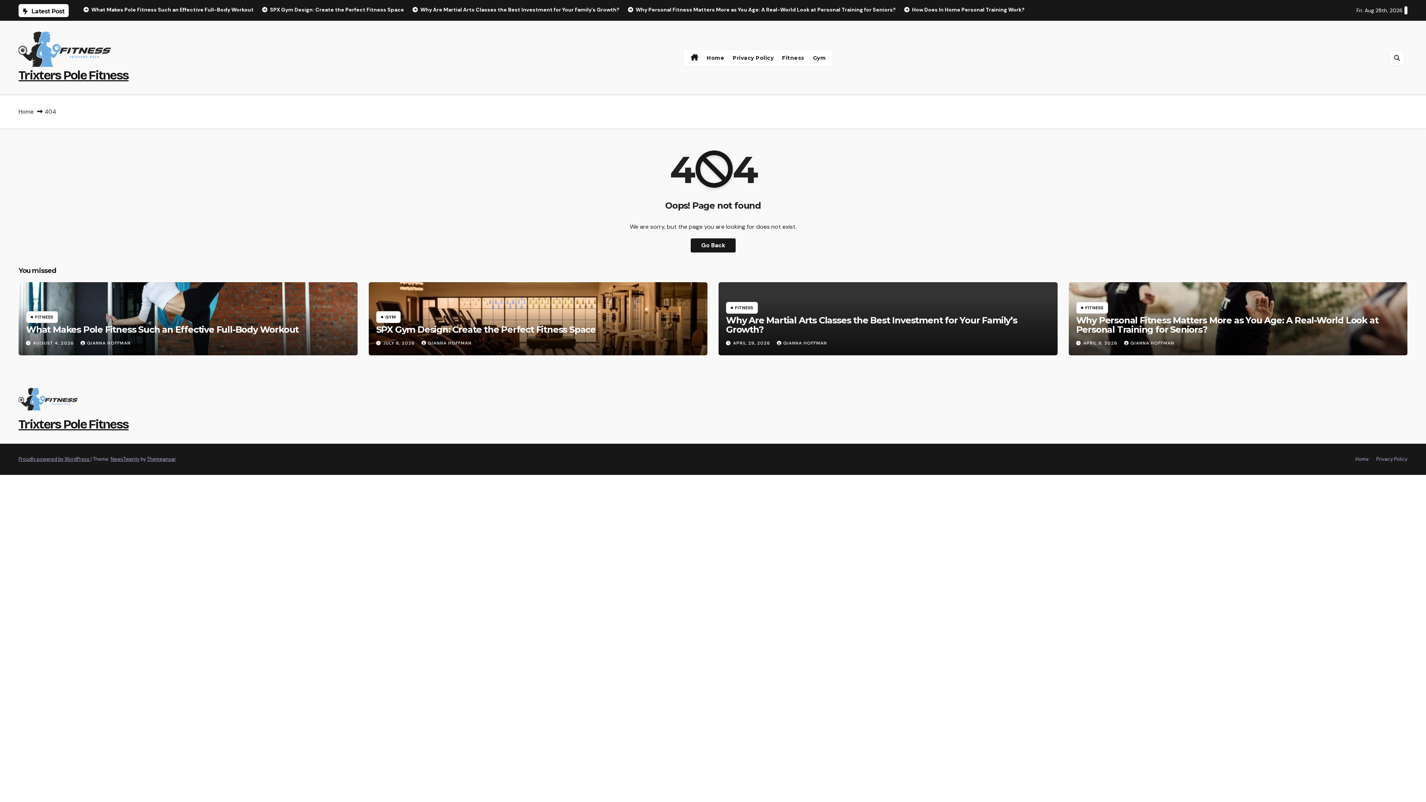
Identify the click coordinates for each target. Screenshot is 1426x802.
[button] (1397, 57)
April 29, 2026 (752, 343)
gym (819, 58)
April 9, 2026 (1101, 343)
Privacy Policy (753, 58)
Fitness (793, 58)
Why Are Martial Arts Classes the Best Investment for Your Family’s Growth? (871, 325)
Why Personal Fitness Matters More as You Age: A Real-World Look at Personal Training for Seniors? (1227, 325)
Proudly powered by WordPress (55, 459)
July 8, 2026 (399, 343)
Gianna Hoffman (109, 343)
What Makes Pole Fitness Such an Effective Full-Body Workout (162, 329)
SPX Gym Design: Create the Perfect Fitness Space (486, 329)
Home (715, 58)
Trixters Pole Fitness (73, 75)
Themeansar (161, 459)
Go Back (713, 245)
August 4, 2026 (54, 343)
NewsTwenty (125, 459)
